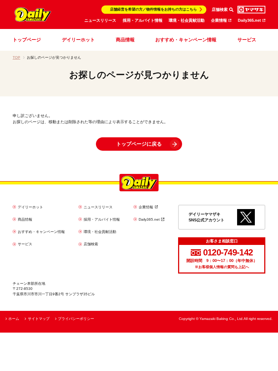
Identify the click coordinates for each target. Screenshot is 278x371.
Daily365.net (249, 20)
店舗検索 (91, 244)
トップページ (27, 39)
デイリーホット (78, 39)
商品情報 (125, 39)
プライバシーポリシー (76, 319)
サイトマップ (38, 319)
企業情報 (219, 20)
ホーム (13, 319)
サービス (246, 39)
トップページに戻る (139, 144)
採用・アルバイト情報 (143, 20)
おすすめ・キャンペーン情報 (185, 39)
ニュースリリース (100, 20)
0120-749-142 (228, 252)
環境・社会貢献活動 (187, 20)
